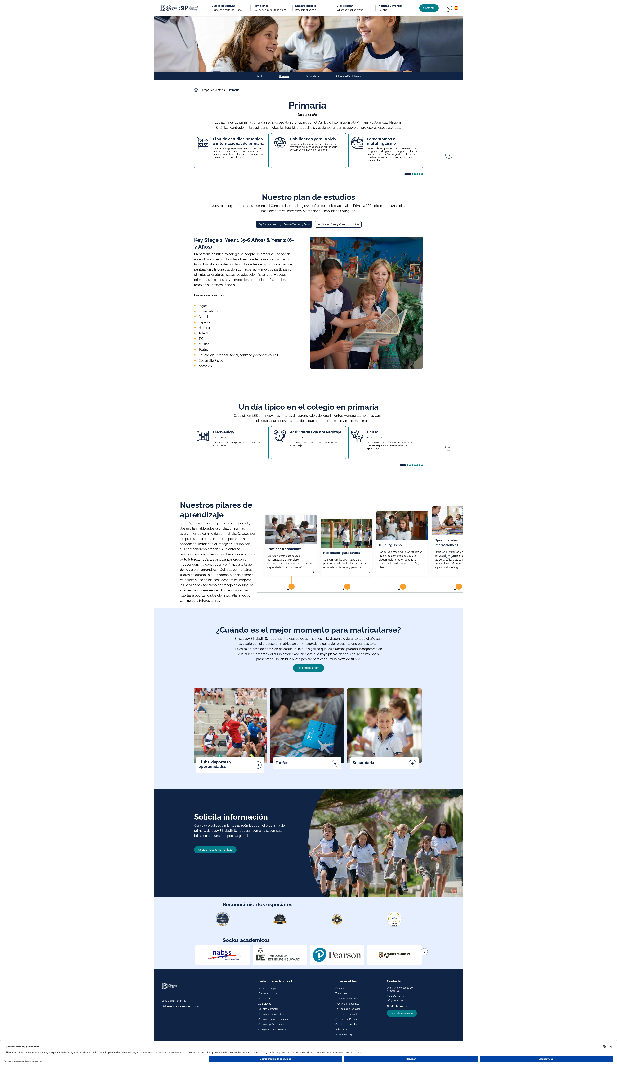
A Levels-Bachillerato (348, 76)
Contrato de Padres (346, 1019)
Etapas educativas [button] (223, 6)
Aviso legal (341, 1029)
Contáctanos (395, 1006)
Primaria (284, 76)
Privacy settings (344, 1034)
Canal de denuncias (346, 1024)
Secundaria (312, 76)
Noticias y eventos (268, 1009)
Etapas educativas (213, 90)
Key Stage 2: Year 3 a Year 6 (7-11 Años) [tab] (338, 224)
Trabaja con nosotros (346, 998)
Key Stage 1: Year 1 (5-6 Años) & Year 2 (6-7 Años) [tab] (284, 224)
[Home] (178, 8)
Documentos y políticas (348, 1014)
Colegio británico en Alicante (274, 1019)
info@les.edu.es (395, 1000)
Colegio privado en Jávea (272, 1014)
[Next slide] (448, 155)
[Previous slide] (168, 155)
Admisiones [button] (261, 6)
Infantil (259, 76)
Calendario (341, 988)
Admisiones (264, 1003)
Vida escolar (265, 998)
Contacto (429, 7)
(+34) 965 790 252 (396, 996)
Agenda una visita (402, 1013)
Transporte (341, 993)
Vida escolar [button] (345, 6)
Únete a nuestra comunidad (215, 849)
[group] (222, 955)
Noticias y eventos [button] (390, 6)
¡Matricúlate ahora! (308, 667)
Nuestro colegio (267, 988)
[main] (308, 541)
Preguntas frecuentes (347, 1003)
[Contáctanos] (441, 7)
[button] (448, 8)
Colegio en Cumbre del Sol (273, 1029)
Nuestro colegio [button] (305, 6)
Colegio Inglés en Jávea (271, 1024)
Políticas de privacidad (348, 1009)
